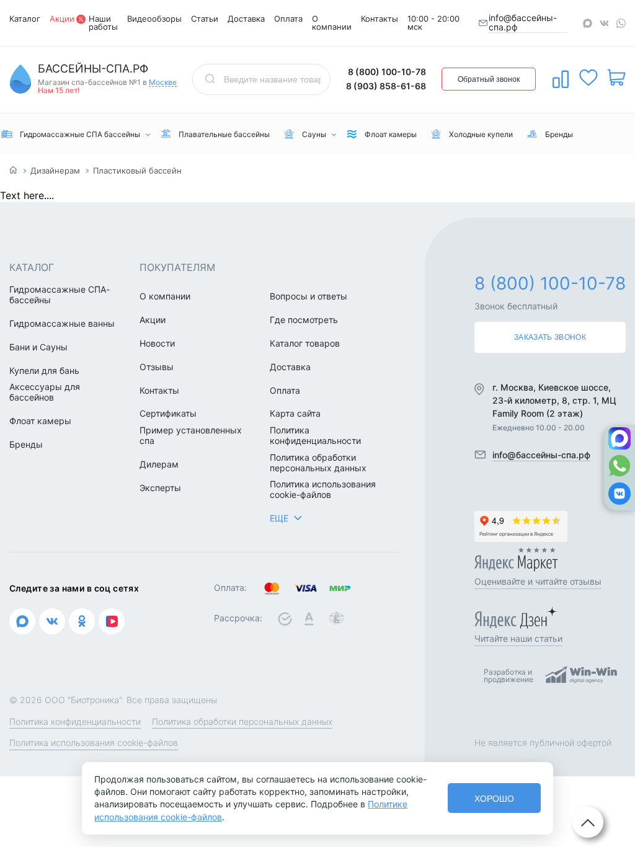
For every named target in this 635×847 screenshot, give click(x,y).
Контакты (379, 19)
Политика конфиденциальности (315, 435)
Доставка (246, 19)
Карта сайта (295, 414)
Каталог (24, 19)
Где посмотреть (304, 320)
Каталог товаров (305, 343)
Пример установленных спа (191, 435)
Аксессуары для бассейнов (44, 392)
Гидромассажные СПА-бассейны (59, 295)
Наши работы (103, 23)
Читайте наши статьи (518, 638)
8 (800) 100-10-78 (387, 71)
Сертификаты (168, 414)
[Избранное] (588, 77)
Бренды (26, 445)
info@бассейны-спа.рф (523, 22)
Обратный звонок (489, 79)
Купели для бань (44, 371)
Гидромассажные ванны (62, 324)
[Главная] (13, 171)
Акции (62, 19)
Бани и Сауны (38, 347)
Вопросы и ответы (308, 296)
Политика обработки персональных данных (318, 463)
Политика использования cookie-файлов (323, 489)
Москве (163, 83)
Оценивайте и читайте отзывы (538, 581)
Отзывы (157, 367)
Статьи (204, 19)
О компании (332, 23)
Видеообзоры (154, 19)
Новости (157, 343)
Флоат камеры (40, 421)
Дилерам (159, 464)
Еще (279, 518)
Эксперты (160, 488)
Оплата (288, 19)
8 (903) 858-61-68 (386, 86)
